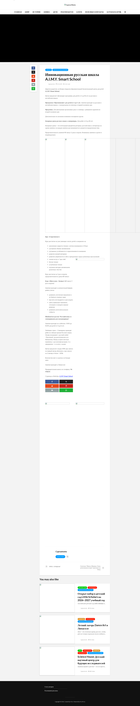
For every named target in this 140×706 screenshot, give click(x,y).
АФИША (47, 12)
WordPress (82, 701)
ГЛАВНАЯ (18, 12)
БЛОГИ (79, 12)
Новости (48, 70)
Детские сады (82, 587)
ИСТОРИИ (36, 12)
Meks (71, 701)
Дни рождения (87, 650)
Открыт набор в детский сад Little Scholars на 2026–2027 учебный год (91, 597)
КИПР (27, 12)
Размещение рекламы (51, 691)
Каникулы (81, 619)
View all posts (60, 556)
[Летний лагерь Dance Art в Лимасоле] (57, 629)
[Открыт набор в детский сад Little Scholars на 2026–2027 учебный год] (57, 598)
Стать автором (49, 687)
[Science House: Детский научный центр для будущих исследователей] (57, 661)
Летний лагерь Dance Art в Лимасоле (93, 627)
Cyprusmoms (51, 84)
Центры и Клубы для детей (60, 70)
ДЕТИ (55, 12)
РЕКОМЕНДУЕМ (67, 12)
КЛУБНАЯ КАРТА (113, 12)
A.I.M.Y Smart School (66, 376)
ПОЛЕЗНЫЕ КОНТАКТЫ (94, 12)
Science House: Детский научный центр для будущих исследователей (91, 660)
